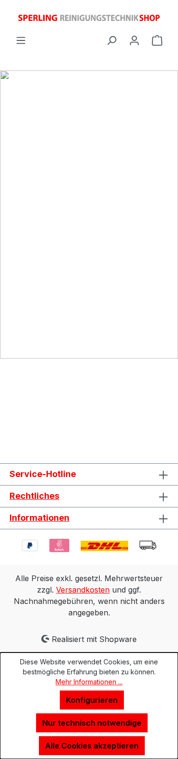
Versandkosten (83, 589)
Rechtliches (34, 496)
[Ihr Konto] (134, 39)
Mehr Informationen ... (89, 682)
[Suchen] (111, 39)
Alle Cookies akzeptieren (92, 745)
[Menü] (20, 39)
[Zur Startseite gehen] (89, 17)
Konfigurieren (92, 700)
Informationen (39, 518)
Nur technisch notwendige (91, 723)
